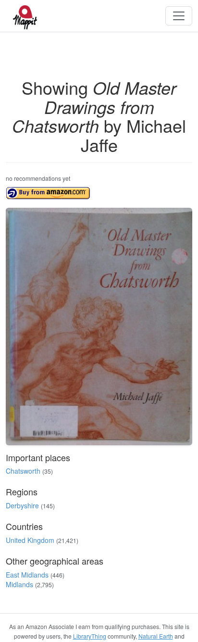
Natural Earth (155, 636)
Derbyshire (22, 505)
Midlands (19, 584)
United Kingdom (30, 540)
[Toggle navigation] (178, 15)
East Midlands (27, 574)
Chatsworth (23, 471)
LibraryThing (89, 636)
